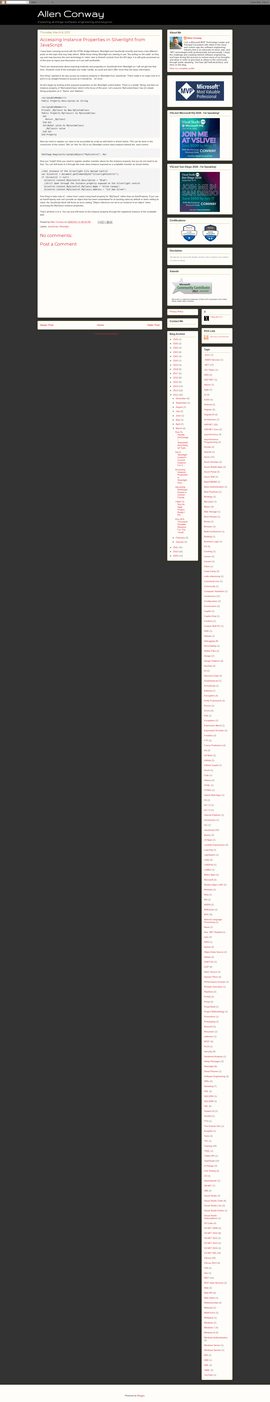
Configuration (210, 601)
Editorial (208, 691)
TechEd (207, 1116)
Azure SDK (209, 477)
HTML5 (207, 790)
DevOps (208, 666)
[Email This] (99, 222)
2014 (176, 386)
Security (208, 1051)
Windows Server (212, 1345)
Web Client (209, 1298)
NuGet (207, 947)
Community (209, 586)
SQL (206, 1091)
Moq (206, 894)
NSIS (206, 942)
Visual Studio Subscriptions (210, 1216)
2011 (175, 547)
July (178, 411)
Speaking (208, 1086)
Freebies (208, 735)
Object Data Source (213, 952)
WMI (206, 1360)
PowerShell (209, 1006)
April (178, 424)
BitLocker (208, 501)
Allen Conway (71, 13)
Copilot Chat (210, 616)
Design (207, 656)
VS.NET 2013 (211, 1243)
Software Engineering (214, 1076)
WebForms (209, 1312)
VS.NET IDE (210, 1253)
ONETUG (208, 962)
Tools (206, 1136)
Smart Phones (211, 1071)
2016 (176, 377)
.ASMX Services (212, 360)
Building (208, 536)
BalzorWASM (210, 482)
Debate (207, 636)
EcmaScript (209, 685)
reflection (208, 1036)
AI (205, 394)
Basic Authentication (214, 487)
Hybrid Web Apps (212, 795)
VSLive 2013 (210, 1263)
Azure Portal (210, 472)
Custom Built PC (212, 626)
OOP (206, 967)
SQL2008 (208, 1101)
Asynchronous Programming (211, 440)
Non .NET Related (213, 932)
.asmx (207, 355)
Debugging (209, 641)
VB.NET (208, 1185)
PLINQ (207, 996)
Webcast (208, 1307)
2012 (176, 395)
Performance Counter (214, 982)
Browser (208, 526)
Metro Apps (209, 874)
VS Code (208, 1223)
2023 (176, 352)
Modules (208, 889)
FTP (206, 740)
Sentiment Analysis (213, 1056)
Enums (207, 705)
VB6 (206, 1190)
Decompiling (210, 646)
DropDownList (211, 680)
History (207, 780)
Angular (208, 409)
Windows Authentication (216, 1337)
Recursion (209, 1031)
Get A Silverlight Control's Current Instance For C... (181, 458)
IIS (205, 800)
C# (205, 546)
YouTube (208, 1375)
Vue (206, 1273)
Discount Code (211, 675)
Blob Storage (210, 511)
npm (206, 937)
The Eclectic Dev (212, 1126)
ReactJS (208, 1026)
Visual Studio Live (213, 1205)
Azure (207, 457)
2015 (176, 382)
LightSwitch (209, 855)
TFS (206, 1121)
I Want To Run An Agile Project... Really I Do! (180, 508)
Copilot (207, 611)
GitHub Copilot (211, 765)
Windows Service (212, 1350)
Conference (210, 596)
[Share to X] (105, 222)
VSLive (207, 1258)
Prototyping (209, 1021)
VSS (206, 1268)
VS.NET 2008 (211, 1228)
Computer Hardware (214, 591)
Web (206, 1288)
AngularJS (209, 414)
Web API (208, 1293)
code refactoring (212, 576)
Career (207, 556)
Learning (208, 850)
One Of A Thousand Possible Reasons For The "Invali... (181, 526)
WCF (206, 1278)
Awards (207, 452)
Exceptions (209, 720)
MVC (206, 914)
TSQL (207, 1151)
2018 (176, 369)
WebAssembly (211, 1302)
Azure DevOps (211, 462)
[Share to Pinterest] (111, 222)
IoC (206, 825)
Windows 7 (209, 1327)
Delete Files (210, 651)
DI (205, 670)
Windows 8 (209, 1332)
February (180, 537)
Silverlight (64, 226)
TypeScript (209, 1161)
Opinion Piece (211, 977)
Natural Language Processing (213, 920)
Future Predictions (213, 745)
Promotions (209, 1016)
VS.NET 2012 (211, 1238)
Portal (207, 1001)
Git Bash (208, 755)
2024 (176, 347)
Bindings (208, 496)
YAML (207, 1370)
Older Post (153, 325)
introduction (210, 820)
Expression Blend (212, 725)
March (179, 428)
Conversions (210, 606)
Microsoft (208, 879)
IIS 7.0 (207, 805)
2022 (176, 356)
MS (205, 899)
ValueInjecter (210, 1180)
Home (100, 325)
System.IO (209, 1111)
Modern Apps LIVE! (213, 884)
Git (205, 750)
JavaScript (53, 226)
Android (208, 404)
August (179, 407)
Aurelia (207, 447)
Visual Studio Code (213, 1200)
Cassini (207, 561)
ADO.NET (209, 379)
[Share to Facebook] (108, 222)
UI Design (209, 1166)
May (178, 420)
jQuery (207, 835)
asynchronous (211, 434)
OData (207, 957)
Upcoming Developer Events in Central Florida (181, 492)
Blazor (207, 506)
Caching (208, 551)
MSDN (207, 904)
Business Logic (211, 541)
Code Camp (210, 571)
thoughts (208, 1131)
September (181, 403)
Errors (207, 710)
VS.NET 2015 (211, 1248)
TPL (206, 1141)
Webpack (208, 1317)
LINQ (206, 860)
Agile (206, 389)
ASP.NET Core (211, 429)
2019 (176, 365)
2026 (176, 339)
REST (207, 1041)
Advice (207, 384)
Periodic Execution (213, 986)
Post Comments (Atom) (106, 333)
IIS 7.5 (207, 810)
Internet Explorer (212, 815)
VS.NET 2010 (211, 1233)
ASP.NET (208, 424)
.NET (206, 365)
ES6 (206, 715)
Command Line (211, 581)
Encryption (209, 695)
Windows (208, 1322)
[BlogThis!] (102, 222)
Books (207, 521)
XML (206, 1365)
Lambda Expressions (214, 845)
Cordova (208, 621)
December (181, 398)
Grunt (207, 770)
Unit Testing (210, 1171)
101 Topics (209, 370)
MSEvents (209, 909)
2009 (176, 556)
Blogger (141, 1395)
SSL (206, 1106)
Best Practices (211, 492)
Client (207, 566)
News (207, 927)
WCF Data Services (213, 1283)
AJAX (206, 399)
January (180, 542)
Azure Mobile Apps (213, 467)
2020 (176, 360)
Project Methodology (214, 1011)
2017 (176, 373)
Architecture (210, 419)
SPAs (206, 1081)
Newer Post (47, 325)
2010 (176, 551)
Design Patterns (212, 661)
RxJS (206, 1046)
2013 (176, 390)
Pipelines (208, 991)
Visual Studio (210, 1195)
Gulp (206, 775)
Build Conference (212, 531)
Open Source (210, 972)
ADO (206, 375)
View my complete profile (182, 68)
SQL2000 (208, 1096)
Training (208, 1146)
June (178, 415)
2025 (176, 343)
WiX (206, 1355)
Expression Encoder (214, 730)
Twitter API (209, 1156)
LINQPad (208, 864)
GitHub (207, 760)
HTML (207, 785)
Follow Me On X (216, 317)
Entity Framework (212, 700)
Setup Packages (212, 1061)
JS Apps (208, 840)
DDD (206, 631)
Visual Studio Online (214, 1210)
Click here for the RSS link (219, 337)
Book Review (210, 516)
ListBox (207, 869)
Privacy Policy (176, 311)
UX (205, 1176)
